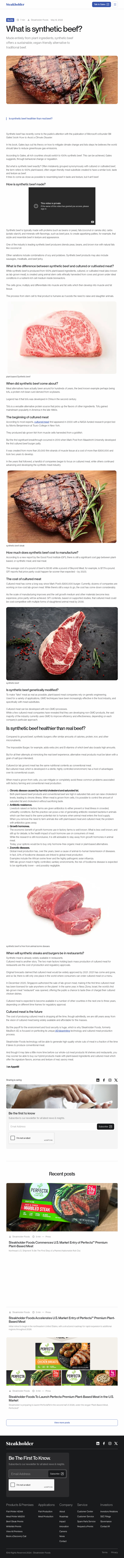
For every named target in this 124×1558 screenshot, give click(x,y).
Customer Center (85, 1511)
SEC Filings (105, 1516)
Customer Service (85, 1516)
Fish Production (45, 1511)
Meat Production (45, 1516)
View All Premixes (14, 1531)
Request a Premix (85, 1526)
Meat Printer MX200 (15, 1516)
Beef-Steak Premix (14, 1521)
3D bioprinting (62, 1030)
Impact (62, 1521)
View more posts (62, 1422)
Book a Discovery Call (16, 1536)
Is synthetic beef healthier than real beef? (30, 118)
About (62, 1511)
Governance (106, 1521)
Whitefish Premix (13, 1526)
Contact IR (105, 1526)
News (62, 1536)
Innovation (64, 1526)
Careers (63, 1531)
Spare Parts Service (86, 1521)
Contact (63, 1541)
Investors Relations (109, 1511)
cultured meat (41, 422)
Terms (105, 1552)
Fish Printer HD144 (14, 1511)
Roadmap (63, 1516)
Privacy (114, 1552)
